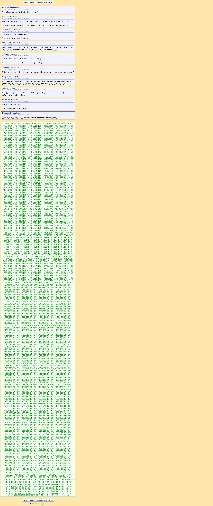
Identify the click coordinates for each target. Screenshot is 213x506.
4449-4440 (16, 405)
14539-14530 (68, 172)
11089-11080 (17, 258)
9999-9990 (59, 284)
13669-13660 (27, 194)
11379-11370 (7, 251)
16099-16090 (48, 134)
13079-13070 (58, 208)
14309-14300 (17, 179)
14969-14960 (58, 161)
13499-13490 (58, 198)
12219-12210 (7, 231)
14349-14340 (48, 177)
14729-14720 (17, 168)
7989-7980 (67, 327)
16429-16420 (68, 125)
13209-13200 (68, 205)
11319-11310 (67, 251)
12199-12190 (27, 231)
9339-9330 (8, 300)
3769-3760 (50, 419)
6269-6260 (33, 365)
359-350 (48, 490)
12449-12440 (58, 224)
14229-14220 (27, 180)
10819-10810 (7, 265)
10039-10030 (19, 284)
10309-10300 (27, 277)
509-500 (14, 488)
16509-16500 (56, 123)
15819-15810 (48, 141)
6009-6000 (50, 370)
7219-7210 (42, 345)
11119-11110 (57, 256)
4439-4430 (25, 405)
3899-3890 (8, 417)
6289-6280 (16, 365)
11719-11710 (17, 243)
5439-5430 (59, 383)
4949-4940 (67, 393)
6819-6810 (42, 353)
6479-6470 (59, 360)
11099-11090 (7, 258)
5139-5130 (42, 389)
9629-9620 (33, 293)
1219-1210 (42, 474)
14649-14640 (27, 170)
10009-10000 (49, 284)
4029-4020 (33, 414)
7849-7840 (50, 331)
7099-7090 (8, 348)
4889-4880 (50, 395)
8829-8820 (33, 310)
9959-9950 (25, 286)
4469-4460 (67, 403)
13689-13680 (7, 194)
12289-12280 (7, 229)
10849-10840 (48, 263)
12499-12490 (7, 224)
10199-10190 (68, 279)
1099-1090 (8, 478)
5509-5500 (67, 381)
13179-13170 (27, 206)
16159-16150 (58, 132)
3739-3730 (8, 421)
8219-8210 (8, 324)
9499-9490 (8, 296)
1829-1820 (67, 460)
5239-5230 (25, 388)
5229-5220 (33, 388)
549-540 (55, 486)
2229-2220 (67, 452)
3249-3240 (16, 431)
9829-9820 (67, 288)
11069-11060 (37, 258)
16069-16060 (7, 135)
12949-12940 (48, 212)
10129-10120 (68, 281)
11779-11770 (27, 241)
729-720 (68, 483)
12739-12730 (48, 217)
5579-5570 (8, 381)
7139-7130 (42, 346)
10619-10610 (68, 269)
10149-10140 (48, 281)
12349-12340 (17, 227)
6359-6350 (25, 364)
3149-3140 (33, 433)
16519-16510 (46, 123)
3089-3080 (16, 434)
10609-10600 (7, 270)
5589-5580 (67, 379)
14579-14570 (27, 172)
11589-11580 (7, 246)
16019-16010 (58, 135)
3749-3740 (67, 419)
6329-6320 (50, 364)
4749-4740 (33, 398)
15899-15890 (37, 139)
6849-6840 (16, 353)
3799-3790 (25, 419)
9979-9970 (8, 286)
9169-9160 (16, 303)
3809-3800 (16, 419)
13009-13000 (58, 210)
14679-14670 (68, 168)
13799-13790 (37, 191)
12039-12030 (48, 234)
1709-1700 (33, 464)
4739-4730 (42, 398)
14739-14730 (7, 168)
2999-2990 (25, 436)
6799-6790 (59, 353)
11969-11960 (48, 236)
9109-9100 (67, 303)
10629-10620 (58, 269)
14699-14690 (48, 168)
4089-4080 (50, 412)
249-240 (55, 491)
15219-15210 (17, 156)
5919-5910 (59, 372)
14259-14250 (68, 179)
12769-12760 (17, 217)
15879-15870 (58, 139)
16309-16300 (48, 129)
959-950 (50, 479)
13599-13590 (27, 196)
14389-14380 (7, 177)
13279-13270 (68, 203)
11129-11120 (47, 256)
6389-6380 (67, 362)
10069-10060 (58, 282)
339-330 (61, 490)
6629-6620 (67, 357)
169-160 (41, 493)
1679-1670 (59, 464)
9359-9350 (59, 298)
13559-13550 (68, 196)
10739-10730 (17, 267)
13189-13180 (17, 206)
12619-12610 (27, 220)
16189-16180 (27, 132)
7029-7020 (67, 348)
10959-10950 (7, 262)
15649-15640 (7, 146)
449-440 (55, 488)
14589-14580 (17, 172)
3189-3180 (67, 431)
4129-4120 (16, 412)
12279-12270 (17, 229)
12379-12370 (58, 225)
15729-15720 (68, 142)
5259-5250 (8, 388)
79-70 (33, 495)
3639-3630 (25, 422)
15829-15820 (37, 141)
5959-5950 (25, 372)
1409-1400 (16, 471)
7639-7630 (25, 336)
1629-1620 (33, 466)
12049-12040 (37, 234)
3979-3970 (8, 415)
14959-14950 (68, 161)
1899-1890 (8, 460)
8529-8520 (16, 317)
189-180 (28, 493)
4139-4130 (8, 412)
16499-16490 (66, 123)
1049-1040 (50, 478)
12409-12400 (27, 225)
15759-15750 (37, 142)
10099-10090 (27, 282)
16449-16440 (48, 125)
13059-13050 (7, 210)
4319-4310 (59, 407)
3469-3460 (33, 426)
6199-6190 (25, 367)
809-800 (14, 483)
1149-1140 (33, 476)
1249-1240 (17, 474)
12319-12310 (48, 227)
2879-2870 (59, 438)
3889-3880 (16, 417)
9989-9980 (67, 284)
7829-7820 (67, 331)
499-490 (21, 488)
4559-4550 (59, 402)
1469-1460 (33, 469)
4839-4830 (25, 396)
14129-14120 (58, 182)
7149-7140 (33, 346)
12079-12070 (7, 234)
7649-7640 (16, 336)
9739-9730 (8, 291)
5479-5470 (25, 383)
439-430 (61, 488)
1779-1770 (42, 462)
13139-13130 (68, 206)
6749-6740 (33, 355)
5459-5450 (42, 383)
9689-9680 (50, 291)
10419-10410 (58, 274)
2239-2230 (59, 452)
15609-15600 (48, 146)
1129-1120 (50, 476)
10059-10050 (68, 282)
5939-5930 (42, 372)
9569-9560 (16, 294)
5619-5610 (42, 379)
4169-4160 (50, 410)
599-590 (21, 486)
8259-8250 (42, 322)
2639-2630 (59, 443)
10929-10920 (37, 262)
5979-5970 (8, 372)
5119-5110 (59, 389)
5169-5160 (16, 389)
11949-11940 (67, 236)
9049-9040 (50, 305)
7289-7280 (50, 343)
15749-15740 (48, 142)
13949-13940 (27, 187)
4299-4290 (8, 408)
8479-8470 (59, 317)
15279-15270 (27, 155)
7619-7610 (42, 336)
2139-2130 (8, 455)
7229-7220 (33, 345)
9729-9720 (16, 291)
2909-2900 (33, 438)
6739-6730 (42, 355)
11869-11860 (7, 239)
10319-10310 (17, 277)
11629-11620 (37, 244)
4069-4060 (67, 412)
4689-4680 (16, 400)
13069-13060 (68, 208)
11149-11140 (28, 256)
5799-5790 (25, 376)
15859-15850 (7, 141)
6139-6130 (8, 369)
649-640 (55, 485)
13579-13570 (48, 196)
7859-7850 (42, 331)
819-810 (7, 483)
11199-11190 (48, 255)
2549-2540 (67, 445)
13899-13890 (7, 189)
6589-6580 (33, 358)
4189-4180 (33, 410)
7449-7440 (50, 339)
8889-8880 (50, 308)
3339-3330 (8, 429)
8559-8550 (59, 315)
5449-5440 (50, 383)
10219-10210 (48, 279)
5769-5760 (50, 376)
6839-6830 (25, 353)
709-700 (14, 485)
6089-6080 (50, 369)
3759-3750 (59, 419)
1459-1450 (42, 469)
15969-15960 (37, 137)
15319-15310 (58, 153)
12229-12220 (68, 229)
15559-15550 (27, 148)
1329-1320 (16, 472)
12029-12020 (58, 234)
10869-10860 (27, 263)
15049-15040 (48, 160)
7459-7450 (42, 339)
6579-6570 (42, 358)
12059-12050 (27, 234)
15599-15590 (58, 146)
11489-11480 (37, 248)
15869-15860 (68, 139)
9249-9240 (16, 301)
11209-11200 (38, 255)
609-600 (14, 486)
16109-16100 (37, 134)
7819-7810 (8, 332)
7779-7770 (42, 332)
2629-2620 (67, 443)
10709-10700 (48, 267)
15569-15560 (17, 148)
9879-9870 (25, 288)
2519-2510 (25, 447)
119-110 (10, 495)
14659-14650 (17, 170)
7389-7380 (33, 341)
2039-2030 (25, 457)
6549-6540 (67, 358)
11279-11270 (37, 253)
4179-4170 (42, 410)
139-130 (61, 493)
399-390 (21, 490)
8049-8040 (16, 327)
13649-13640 (48, 194)
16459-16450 (37, 125)
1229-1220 (34, 474)
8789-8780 (67, 310)
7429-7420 (67, 339)
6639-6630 (59, 357)
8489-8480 (50, 317)
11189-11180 (57, 255)
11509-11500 (17, 248)
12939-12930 (58, 212)
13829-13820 (7, 191)
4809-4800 (50, 396)
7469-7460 (33, 339)
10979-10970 (57, 260)
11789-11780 (17, 241)
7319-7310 (25, 343)
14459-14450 (7, 175)
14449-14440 (17, 175)
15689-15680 (37, 144)
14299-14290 (27, 179)
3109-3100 (67, 433)
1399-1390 (25, 471)
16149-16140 (68, 132)
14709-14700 (37, 168)
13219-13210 (58, 205)
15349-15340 (27, 153)
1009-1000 (15, 479)
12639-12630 (7, 220)
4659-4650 (42, 400)
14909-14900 (48, 163)
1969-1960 (16, 459)
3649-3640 (16, 422)
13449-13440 (37, 199)
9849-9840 (50, 288)
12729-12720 (58, 217)
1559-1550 (25, 467)
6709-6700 (67, 355)
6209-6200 (16, 367)
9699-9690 (42, 291)
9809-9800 (16, 289)
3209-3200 (50, 431)
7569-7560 (16, 338)
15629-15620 (27, 146)
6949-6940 (67, 350)
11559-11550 (37, 246)
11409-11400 (47, 250)
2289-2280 (16, 452)
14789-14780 (27, 167)
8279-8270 (25, 322)
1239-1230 (25, 474)
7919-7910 (59, 329)
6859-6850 (8, 353)
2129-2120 (16, 455)
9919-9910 (59, 286)
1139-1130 (42, 476)
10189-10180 (7, 281)
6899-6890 (42, 351)
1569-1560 (16, 467)
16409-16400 (17, 127)
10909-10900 (58, 262)
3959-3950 (25, 415)
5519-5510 (59, 381)
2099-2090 (42, 455)
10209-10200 (58, 279)
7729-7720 (16, 334)
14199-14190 (58, 180)
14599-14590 (7, 172)
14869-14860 (17, 165)
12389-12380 (48, 225)
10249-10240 (17, 279)
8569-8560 (50, 315)
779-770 (34, 483)
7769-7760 (50, 332)
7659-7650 (8, 336)
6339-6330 (42, 364)
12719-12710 (68, 217)
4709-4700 (67, 398)
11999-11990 (18, 236)
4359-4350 (25, 407)
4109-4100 (33, 412)
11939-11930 (7, 237)
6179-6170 (42, 367)
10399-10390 (7, 275)
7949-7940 (33, 329)
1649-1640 (16, 466)
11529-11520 (67, 246)
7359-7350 (59, 341)
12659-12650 (58, 218)
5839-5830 (59, 374)
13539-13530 (17, 198)
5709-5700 (33, 377)
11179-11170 (67, 255)
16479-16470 (17, 125)
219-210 (7, 493)
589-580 (28, 486)
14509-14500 (27, 174)
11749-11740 (57, 241)
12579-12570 (68, 220)
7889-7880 (16, 331)
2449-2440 (16, 448)
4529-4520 (16, 403)
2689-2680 (16, 443)
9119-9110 (59, 303)
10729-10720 (27, 267)
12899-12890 (27, 213)
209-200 (14, 493)
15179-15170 (58, 156)
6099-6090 (42, 369)
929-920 (70, 479)
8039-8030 (25, 327)
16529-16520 (36, 123)
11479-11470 (47, 248)
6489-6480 (50, 360)
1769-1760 (50, 462)
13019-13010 (48, 210)
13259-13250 (17, 205)
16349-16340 (7, 129)
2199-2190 (25, 453)
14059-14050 (58, 184)
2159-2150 (59, 453)
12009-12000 (7, 236)
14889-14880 (68, 163)
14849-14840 (37, 165)
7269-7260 (67, 343)
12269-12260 (27, 229)
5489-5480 (16, 383)
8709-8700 (67, 312)
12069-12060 (17, 234)
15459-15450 (58, 149)
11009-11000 (27, 260)
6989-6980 (33, 350)
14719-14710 (27, 168)
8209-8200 (16, 324)
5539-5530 (42, 381)
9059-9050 (42, 305)
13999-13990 (48, 186)
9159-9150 (25, 303)
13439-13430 (48, 199)
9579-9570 (8, 294)
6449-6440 (16, 362)
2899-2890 (42, 438)
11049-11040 (57, 258)
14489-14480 (48, 174)
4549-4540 (67, 402)
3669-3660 (67, 421)
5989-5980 (67, 370)
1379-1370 (42, 471)
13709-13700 (58, 193)
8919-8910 (25, 308)
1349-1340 (67, 471)
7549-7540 (33, 338)
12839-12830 (17, 215)
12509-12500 (68, 222)
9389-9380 (33, 298)
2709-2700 (67, 441)
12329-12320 (37, 227)
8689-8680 (16, 313)
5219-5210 (42, 388)
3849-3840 (50, 417)
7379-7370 (42, 341)
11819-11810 (57, 239)
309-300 (14, 491)
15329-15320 (48, 153)
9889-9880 (16, 288)
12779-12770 (7, 217)
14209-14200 (48, 180)
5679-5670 (59, 377)
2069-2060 (67, 455)
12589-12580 (58, 220)
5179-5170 (8, 389)
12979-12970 (17, 212)
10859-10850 (37, 263)
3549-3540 (33, 424)
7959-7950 (25, 329)
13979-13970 (68, 186)
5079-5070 (25, 391)
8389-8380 (67, 319)
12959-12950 (37, 212)
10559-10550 (58, 270)
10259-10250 (7, 279)
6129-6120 (16, 369)
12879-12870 (48, 213)
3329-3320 (16, 429)
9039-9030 (59, 305)
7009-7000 (16, 350)
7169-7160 (16, 346)
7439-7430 (59, 339)
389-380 (28, 490)
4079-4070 (59, 412)
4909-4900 (33, 395)
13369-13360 (48, 201)
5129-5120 (50, 389)
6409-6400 (50, 362)
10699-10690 (58, 267)
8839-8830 (25, 310)
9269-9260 (67, 300)
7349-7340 (67, 341)
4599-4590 (25, 402)
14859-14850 (27, 165)
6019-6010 (42, 370)
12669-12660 (48, 218)
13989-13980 (58, 186)
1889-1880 (16, 460)
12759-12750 (27, 217)
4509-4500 (33, 403)
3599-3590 (59, 422)
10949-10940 (17, 262)
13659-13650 (37, 194)
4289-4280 (16, 408)
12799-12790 (58, 215)
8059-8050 (8, 327)
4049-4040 (16, 414)
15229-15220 (7, 156)
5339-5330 (8, 386)
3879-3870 (25, 417)
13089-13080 (48, 208)
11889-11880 (57, 237)
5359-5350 (59, 384)
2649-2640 (50, 443)
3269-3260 (67, 429)
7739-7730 (8, 334)
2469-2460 (67, 447)
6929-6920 (16, 351)
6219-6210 (8, 367)
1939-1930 (42, 459)
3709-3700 (33, 421)
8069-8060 (67, 326)
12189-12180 (37, 231)
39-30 (53, 495)
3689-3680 (50, 421)
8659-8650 (42, 313)
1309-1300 (33, 472)
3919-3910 (59, 415)
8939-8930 (8, 308)
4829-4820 (33, 396)
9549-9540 (33, 294)
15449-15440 (68, 149)
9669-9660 (67, 291)
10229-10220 (37, 279)
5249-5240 (16, 388)
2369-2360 (16, 450)
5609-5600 (50, 379)
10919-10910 (48, 262)
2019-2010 (42, 457)
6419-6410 (42, 362)
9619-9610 (42, 293)
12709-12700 (7, 218)
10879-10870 (17, 263)
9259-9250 (8, 301)
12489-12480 (17, 224)
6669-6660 (33, 357)
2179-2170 (42, 453)
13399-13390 (17, 201)
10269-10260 (68, 277)
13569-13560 (58, 196)
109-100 (17, 495)
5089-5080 (16, 391)
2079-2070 (59, 455)
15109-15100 (58, 158)
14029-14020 (17, 186)
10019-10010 (39, 284)
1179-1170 (9, 476)
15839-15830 (27, 141)
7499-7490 (8, 339)
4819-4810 (42, 396)
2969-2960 (50, 436)
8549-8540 (67, 315)
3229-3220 (33, 431)
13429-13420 (58, 199)
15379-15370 (68, 151)
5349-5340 (67, 384)
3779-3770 (42, 419)
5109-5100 (67, 389)
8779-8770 (8, 312)
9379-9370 (42, 298)
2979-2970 (42, 436)
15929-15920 (7, 139)
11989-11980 (28, 236)
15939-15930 (68, 137)
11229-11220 (18, 255)
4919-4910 (25, 395)
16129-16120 (17, 134)
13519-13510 (37, 198)
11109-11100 (67, 256)
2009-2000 (50, 457)
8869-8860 (67, 308)
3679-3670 (59, 421)
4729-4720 (50, 398)
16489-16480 (7, 125)
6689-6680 (16, 357)
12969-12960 (27, 212)
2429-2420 (33, 448)
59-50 (43, 495)
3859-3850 (42, 417)
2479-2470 (59, 447)
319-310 (7, 491)
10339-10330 (68, 275)
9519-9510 (59, 294)
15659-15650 (68, 144)
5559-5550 (25, 381)
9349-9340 (67, 298)
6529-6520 (16, 360)
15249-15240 (58, 155)
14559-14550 (48, 172)
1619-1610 (42, 466)
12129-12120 (27, 232)
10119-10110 (7, 282)
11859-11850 (17, 239)
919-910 (7, 481)
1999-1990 (59, 457)
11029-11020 (7, 260)
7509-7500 (67, 338)
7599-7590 (59, 336)
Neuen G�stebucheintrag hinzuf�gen (38, 2)
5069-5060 (33, 391)
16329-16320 (27, 129)
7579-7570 (8, 338)
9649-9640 (16, 293)
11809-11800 (67, 239)
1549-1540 (33, 467)
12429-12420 (7, 225)
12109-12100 (48, 232)
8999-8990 (25, 307)
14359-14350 (37, 177)
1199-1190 (59, 474)
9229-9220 (33, 301)
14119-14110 (68, 182)
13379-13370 (37, 201)
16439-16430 (58, 125)
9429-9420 (67, 296)
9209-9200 (50, 301)
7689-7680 (50, 334)
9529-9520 (50, 294)
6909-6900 (33, 351)
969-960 (43, 479)
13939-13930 (37, 187)
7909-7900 (67, 329)
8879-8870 (59, 308)
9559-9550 (25, 294)
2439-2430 (25, 448)
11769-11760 (37, 241)
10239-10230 (27, 279)
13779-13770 (58, 191)
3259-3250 (8, 431)
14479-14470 (58, 174)
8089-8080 (50, 326)
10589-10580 (27, 270)
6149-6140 (67, 367)
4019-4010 (42, 414)
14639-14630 (37, 170)
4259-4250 (42, 408)
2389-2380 (67, 448)
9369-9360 (50, 298)
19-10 (63, 495)
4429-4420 (33, 405)
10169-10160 (27, 281)
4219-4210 (8, 410)
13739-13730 (27, 193)
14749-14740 (68, 167)
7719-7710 (25, 334)
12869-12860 (58, 213)
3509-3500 (67, 424)
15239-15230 (68, 155)
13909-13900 (68, 187)
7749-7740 (67, 332)
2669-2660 (33, 443)
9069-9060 (33, 305)
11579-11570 (17, 246)
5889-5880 (16, 374)
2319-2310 (59, 450)
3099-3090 (8, 434)
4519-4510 (25, 403)
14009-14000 (37, 186)
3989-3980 (67, 414)
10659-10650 (27, 269)
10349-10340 (58, 275)
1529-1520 (50, 467)
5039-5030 (59, 391)
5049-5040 (50, 391)
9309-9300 (33, 300)
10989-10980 (47, 260)
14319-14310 (7, 179)
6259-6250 (42, 365)
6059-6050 (8, 370)
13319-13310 (27, 203)
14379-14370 (17, 177)
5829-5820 (67, 374)
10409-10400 (68, 274)
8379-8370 (8, 320)
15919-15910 (17, 139)
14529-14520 (7, 174)
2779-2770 (8, 441)
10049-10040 (8, 284)
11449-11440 (7, 250)
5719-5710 (25, 377)
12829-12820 (27, 215)
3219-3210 (42, 431)
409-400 (14, 490)
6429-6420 (33, 362)
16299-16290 (58, 129)
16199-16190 (17, 132)
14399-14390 (68, 175)
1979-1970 (8, 459)
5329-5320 (16, 386)
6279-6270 (25, 365)
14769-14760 (48, 167)
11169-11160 (8, 256)
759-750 (48, 483)
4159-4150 (59, 410)
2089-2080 (50, 455)
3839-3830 (59, 417)
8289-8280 (16, 322)
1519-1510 (59, 467)
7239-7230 (25, 345)
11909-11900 (37, 237)
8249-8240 (50, 322)
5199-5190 (59, 388)
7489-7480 (16, 339)
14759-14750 (58, 167)
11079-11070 (27, 258)
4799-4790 (59, 396)
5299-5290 (42, 386)
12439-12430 (68, 224)
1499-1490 (8, 469)
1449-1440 (50, 469)
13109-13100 (27, 208)
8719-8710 (59, 312)
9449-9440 (50, 296)
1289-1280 (50, 472)
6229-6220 (67, 365)
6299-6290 (8, 365)
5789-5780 (33, 376)
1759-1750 (59, 462)
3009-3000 (16, 436)
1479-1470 (25, 469)
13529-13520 (27, 198)
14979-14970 (48, 161)
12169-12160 (58, 231)
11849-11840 (27, 239)
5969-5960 (16, 372)
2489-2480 (50, 447)
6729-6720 (50, 355)
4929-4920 (16, 395)
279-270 (34, 491)
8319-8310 (59, 320)
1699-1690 (42, 464)
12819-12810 (37, 215)
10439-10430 (37, 274)
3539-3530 (42, 424)
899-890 (21, 481)
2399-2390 (59, 448)
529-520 (68, 486)
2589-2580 (33, 445)
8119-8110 (25, 326)
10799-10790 (27, 265)
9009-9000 (16, 307)
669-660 (41, 485)
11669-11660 (67, 243)
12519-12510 (58, 222)
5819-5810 (8, 376)
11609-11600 (57, 244)
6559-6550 (59, 358)
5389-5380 (33, 384)
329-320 (68, 490)
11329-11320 (57, 251)
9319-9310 (25, 300)
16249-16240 (37, 130)
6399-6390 (59, 362)
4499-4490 (42, 403)
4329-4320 (50, 407)
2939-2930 (8, 438)
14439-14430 (27, 175)
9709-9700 (33, 291)
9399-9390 (25, 298)
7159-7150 (25, 346)
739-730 (61, 483)
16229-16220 (58, 130)
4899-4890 (42, 395)
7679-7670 (59, 334)
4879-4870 (59, 395)
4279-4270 (25, 408)
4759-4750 (25, 398)
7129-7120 (50, 346)
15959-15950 (48, 137)
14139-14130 (48, 182)
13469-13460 (17, 199)
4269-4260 (33, 408)
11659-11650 (7, 244)
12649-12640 (68, 218)
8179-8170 (42, 324)
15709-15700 (17, 144)
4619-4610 (8, 402)
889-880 (28, 481)
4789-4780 (67, 396)
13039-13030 (27, 210)
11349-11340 (37, 251)
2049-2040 (16, 457)
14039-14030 (7, 186)
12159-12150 (68, 231)
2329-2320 (50, 450)
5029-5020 (67, 391)
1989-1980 (67, 457)
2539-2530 (8, 447)
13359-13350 (58, 201)
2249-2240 (50, 452)
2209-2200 (16, 453)
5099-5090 (8, 391)
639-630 (61, 485)
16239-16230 (48, 130)
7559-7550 (25, 338)
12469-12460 (37, 224)
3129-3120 (50, 433)
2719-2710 (59, 441)
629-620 (68, 485)
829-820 (68, 481)
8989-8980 (33, 307)
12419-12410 (17, 225)
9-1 (68, 495)
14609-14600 (68, 170)
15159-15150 (7, 158)
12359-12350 (7, 227)
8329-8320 (50, 320)
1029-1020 (67, 478)
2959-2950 (59, 436)
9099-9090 (8, 305)
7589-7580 (67, 336)
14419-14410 (48, 175)
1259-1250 (8, 474)
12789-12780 (68, 215)
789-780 (28, 483)
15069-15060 (27, 160)
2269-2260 (33, 452)
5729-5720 (16, 377)
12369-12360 (68, 225)
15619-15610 (37, 146)
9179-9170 (8, 303)
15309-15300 (68, 153)
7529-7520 (50, 338)
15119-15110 (48, 158)
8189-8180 (33, 324)
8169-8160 (50, 324)
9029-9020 (67, 305)
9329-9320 (16, 300)
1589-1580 (67, 466)
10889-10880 (7, 263)
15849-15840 (17, 141)
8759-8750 (25, 312)
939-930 (63, 479)
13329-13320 (17, 203)
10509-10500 (37, 272)
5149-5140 (33, 389)
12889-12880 (37, 213)
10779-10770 (48, 265)
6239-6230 (59, 365)
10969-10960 (68, 260)
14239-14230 (17, 180)
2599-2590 (25, 445)
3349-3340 (67, 427)
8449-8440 (16, 319)
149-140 (55, 493)
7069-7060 (33, 348)
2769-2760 (16, 441)
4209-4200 (16, 410)
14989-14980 (37, 161)
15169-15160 (68, 156)
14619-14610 (58, 170)
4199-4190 (25, 410)
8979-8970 (42, 307)
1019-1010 (6, 479)
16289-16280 (68, 129)
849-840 (55, 481)
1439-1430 (59, 469)
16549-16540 (15, 123)
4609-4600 (16, 402)
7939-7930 (42, 329)
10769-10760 (58, 265)
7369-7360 (50, 341)
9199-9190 (59, 301)
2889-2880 (50, 438)
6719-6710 (59, 355)
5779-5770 (42, 376)
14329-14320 (68, 177)
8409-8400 (50, 319)
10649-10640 (37, 269)
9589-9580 (67, 293)
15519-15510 (68, 148)
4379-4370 (8, 407)
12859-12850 (68, 213)
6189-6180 (33, 367)
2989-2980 (33, 436)
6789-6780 (67, 353)
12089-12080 (68, 232)
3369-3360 (50, 427)
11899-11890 (47, 237)
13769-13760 (68, 191)
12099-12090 (58, 232)
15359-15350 (17, 153)
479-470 (34, 488)
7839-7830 (59, 331)
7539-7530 (42, 338)
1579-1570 (8, 467)
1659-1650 (8, 466)
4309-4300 (67, 407)
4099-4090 (42, 412)
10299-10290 (37, 277)
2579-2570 (42, 445)
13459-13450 (27, 199)
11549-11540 (47, 246)
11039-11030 (67, 258)
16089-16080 (58, 134)
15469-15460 (48, 149)
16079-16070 (68, 134)
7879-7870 (25, 331)
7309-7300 (33, 343)
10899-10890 (68, 262)
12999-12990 (68, 210)
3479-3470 (25, 426)
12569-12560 (7, 222)
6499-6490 (42, 360)
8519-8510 (25, 317)
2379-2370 (8, 450)
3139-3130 (42, 433)
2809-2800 (50, 440)
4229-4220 (67, 408)
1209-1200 (51, 474)
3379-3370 (42, 427)
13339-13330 (7, 203)
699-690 (21, 485)
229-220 (68, 491)
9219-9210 (42, 301)
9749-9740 (67, 289)
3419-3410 (8, 427)
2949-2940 (67, 436)
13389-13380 (27, 201)
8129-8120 (16, 326)
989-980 (29, 479)
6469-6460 (67, 360)
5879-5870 (25, 374)
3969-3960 (16, 415)
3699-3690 (42, 421)
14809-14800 (7, 167)
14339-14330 (58, 177)
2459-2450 (8, 448)
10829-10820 (68, 263)
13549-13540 (7, 198)
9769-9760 (50, 289)
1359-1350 (59, 471)
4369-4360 (16, 407)
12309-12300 (58, 227)
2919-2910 (25, 438)
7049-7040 (50, 348)
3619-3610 (42, 422)
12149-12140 (7, 232)
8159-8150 (59, 324)
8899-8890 (42, 308)
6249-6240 (50, 365)
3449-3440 (50, 426)
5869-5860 (33, 374)
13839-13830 (68, 189)
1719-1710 (25, 464)
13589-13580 (37, 196)
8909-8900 (33, 308)
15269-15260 (37, 155)
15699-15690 (27, 144)
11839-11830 (37, 239)
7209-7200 (50, 345)
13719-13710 (48, 193)
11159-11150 (18, 256)
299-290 (21, 491)
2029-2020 (33, 457)
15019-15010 (7, 161)
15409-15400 (37, 151)
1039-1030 (59, 478)
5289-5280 (50, 386)
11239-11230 (8, 255)
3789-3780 (33, 419)
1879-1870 (25, 460)
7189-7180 (67, 345)
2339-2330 (42, 450)
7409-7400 (16, 341)
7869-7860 (33, 331)
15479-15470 (37, 149)
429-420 (68, 488)
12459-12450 (48, 224)
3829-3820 (67, 417)
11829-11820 (47, 239)
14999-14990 (27, 161)
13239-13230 (37, 205)
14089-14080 (27, 184)
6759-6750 (25, 355)
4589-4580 (33, 402)
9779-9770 (42, 289)
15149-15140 (17, 158)
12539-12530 (37, 222)
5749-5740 (67, 376)
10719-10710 (37, 267)
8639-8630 (59, 313)
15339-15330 (37, 153)
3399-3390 (25, 427)
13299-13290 (48, 203)
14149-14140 (38, 182)
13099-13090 (37, 208)
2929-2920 (16, 438)
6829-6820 (33, 353)
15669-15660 (58, 144)
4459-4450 (8, 405)
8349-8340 (33, 320)
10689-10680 (68, 267)
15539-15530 (48, 148)
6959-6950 (59, 350)
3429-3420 (67, 426)
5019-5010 (8, 393)
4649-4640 (50, 400)
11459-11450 (67, 248)
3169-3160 (16, 433)
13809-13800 (27, 191)
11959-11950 (57, 236)
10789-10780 (37, 265)
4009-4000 (50, 414)
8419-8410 (42, 319)
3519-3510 (59, 424)
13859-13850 (48, 189)
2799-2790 (59, 440)
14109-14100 (7, 184)
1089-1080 (16, 478)
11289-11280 (27, 253)
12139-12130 (17, 232)
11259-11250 (57, 253)
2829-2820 (33, 440)
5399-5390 (25, 384)
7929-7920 (50, 329)
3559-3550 (25, 424)
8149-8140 (67, 324)
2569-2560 (50, 445)
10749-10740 (7, 267)
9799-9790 (25, 289)
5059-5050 (42, 391)
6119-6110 (25, 369)
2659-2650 (42, 443)
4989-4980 (33, 393)
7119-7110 (59, 346)
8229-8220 (67, 322)
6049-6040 (16, 370)
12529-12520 (48, 222)
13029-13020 (37, 210)
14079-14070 (37, 184)
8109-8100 (33, 326)
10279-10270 (58, 277)
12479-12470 (27, 224)
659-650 (48, 485)
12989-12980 (7, 212)
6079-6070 (59, 369)
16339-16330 (17, 129)
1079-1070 (25, 478)
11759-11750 (47, 241)
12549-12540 (27, 222)
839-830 (61, 481)
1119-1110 (58, 476)
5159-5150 (25, 389)
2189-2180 (33, 453)
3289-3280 (50, 429)
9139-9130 (42, 303)
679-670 (34, 485)
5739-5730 (8, 377)
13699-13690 (68, 193)
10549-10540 (68, 270)
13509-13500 (48, 198)
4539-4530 (8, 403)
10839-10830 (58, 263)
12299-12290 (68, 227)
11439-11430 (17, 250)
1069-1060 (33, 478)
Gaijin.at (43, 504)
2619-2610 (8, 445)
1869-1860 (33, 460)
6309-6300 (67, 364)
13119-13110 (17, 208)
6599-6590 (25, 358)
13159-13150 (48, 206)
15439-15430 (7, 151)
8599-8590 (25, 315)
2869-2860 (67, 438)
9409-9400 (16, 298)
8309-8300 (67, 320)
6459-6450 (8, 362)
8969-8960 (50, 307)
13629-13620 (68, 194)
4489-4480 (50, 403)
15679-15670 (48, 144)
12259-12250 (37, 229)
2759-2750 (25, 441)
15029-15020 (68, 160)
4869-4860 (67, 395)
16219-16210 (68, 130)
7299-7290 (42, 343)
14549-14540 (58, 172)
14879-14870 (7, 165)
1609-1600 (50, 466)
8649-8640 (50, 313)
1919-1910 (59, 459)
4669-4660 (33, 400)
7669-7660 (67, 334)
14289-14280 (37, 179)
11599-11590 (67, 244)
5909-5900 (67, 372)
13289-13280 (58, 203)
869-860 (41, 481)
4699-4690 (8, 400)
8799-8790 (59, 310)
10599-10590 (17, 270)
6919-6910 (25, 351)
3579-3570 (8, 424)
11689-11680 (47, 243)
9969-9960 (16, 286)
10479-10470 (68, 272)
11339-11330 (47, 251)
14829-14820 (58, 165)
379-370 (34, 490)
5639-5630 (25, 379)
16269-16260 (17, 130)
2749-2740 (33, 441)
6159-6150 (59, 367)
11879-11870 (67, 237)
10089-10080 (37, 282)
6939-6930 (8, 351)
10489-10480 (58, 272)
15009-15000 (17, 161)
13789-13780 (48, 191)
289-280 (28, 491)
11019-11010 (17, 260)
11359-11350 (27, 251)
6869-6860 (67, 351)
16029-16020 (48, 135)
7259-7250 (8, 345)
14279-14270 (48, 179)
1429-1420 (67, 469)
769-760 (41, 483)
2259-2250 (42, 452)
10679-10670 (7, 269)
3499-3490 (8, 426)
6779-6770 (8, 355)
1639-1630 (25, 466)
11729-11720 (7, 243)
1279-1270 (59, 472)
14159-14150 (27, 182)
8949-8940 (67, 307)
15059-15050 (37, 160)
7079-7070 (25, 348)
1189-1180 (67, 474)
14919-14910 (37, 163)
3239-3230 (25, 431)
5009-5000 (16, 393)
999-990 (23, 479)
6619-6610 (8, 358)
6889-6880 (50, 351)
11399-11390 (57, 250)
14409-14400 (58, 175)
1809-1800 (16, 462)
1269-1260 (67, 472)
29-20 (58, 495)
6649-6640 (50, 357)
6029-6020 (33, 370)
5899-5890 (8, 374)
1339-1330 (8, 472)
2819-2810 (42, 440)
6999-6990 (25, 350)
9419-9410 (8, 298)
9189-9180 (67, 301)
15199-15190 (37, 156)
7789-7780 (33, 332)
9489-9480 (16, 296)
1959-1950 (25, 459)
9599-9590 (59, 293)
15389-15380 (58, 151)
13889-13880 (17, 189)
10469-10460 (7, 274)
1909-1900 (67, 459)
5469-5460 (33, 383)
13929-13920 (48, 187)
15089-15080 (7, 160)
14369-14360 (27, 177)
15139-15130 (27, 158)
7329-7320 (16, 343)
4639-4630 (59, 400)
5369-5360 (50, 384)
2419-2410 (42, 448)
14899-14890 (58, 163)
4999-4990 (25, 393)
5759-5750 (59, 376)
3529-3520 (50, 424)
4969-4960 (50, 393)
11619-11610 (47, 244)
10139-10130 (58, 281)
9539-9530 (42, 294)
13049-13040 (17, 210)
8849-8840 (16, 310)
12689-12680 (27, 218)
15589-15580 (68, 146)
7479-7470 (25, 339)
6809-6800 (50, 353)
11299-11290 (17, 253)
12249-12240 (48, 229)
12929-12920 (68, 212)
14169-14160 (17, 182)
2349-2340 (33, 450)
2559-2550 (59, 445)
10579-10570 (37, 270)
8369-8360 (16, 320)
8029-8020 (33, 327)
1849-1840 (50, 460)
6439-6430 (25, 362)
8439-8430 (25, 319)
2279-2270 (25, 452)
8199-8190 (25, 324)
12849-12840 (7, 215)
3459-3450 (42, 426)
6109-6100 (33, 369)
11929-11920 (17, 237)
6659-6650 (42, 357)
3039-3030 (59, 434)
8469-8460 (67, 317)
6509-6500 (33, 360)
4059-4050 (8, 414)
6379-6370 (8, 364)
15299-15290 (7, 155)
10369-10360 (37, 275)
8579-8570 (42, 315)
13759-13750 (7, 193)
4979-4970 (42, 393)
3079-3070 (25, 434)
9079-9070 (25, 305)
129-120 (68, 493)
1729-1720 (16, 464)
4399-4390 (59, 405)
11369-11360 (17, 251)
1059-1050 (42, 478)
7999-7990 (59, 327)
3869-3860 (33, 417)
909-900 (14, 481)
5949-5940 (33, 372)
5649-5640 (16, 379)
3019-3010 (8, 436)
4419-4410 (42, 405)
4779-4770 (8, 398)
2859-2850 (8, 440)
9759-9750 (59, 289)
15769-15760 (27, 142)
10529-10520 (17, 272)
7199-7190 (59, 345)
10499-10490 (48, 272)
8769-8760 (16, 312)
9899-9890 (8, 288)
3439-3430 (59, 426)
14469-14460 (68, 174)
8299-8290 (8, 322)
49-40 (48, 495)
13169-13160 (37, 206)
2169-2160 (50, 453)
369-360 (41, 490)
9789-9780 (33, 289)
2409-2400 (50, 448)
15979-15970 (27, 137)
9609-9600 (50, 293)
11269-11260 (47, 253)
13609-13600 (17, 196)
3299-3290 (42, 429)
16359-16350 (68, 127)
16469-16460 (27, 125)
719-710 (7, 485)
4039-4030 (25, 414)
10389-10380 (17, 275)
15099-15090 (68, 158)
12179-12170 (48, 231)
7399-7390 (25, 341)
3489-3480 (16, 426)
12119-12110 (37, 232)
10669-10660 (17, 269)
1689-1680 (50, 464)
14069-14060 (48, 184)
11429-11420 (27, 250)
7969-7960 (16, 329)
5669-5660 (67, 377)
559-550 (48, 486)
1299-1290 (42, 472)
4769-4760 (16, 398)
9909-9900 (67, 286)
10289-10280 (48, 277)
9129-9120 (50, 303)
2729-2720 (50, 441)
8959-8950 (59, 307)
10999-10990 (37, 260)
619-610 (7, 486)
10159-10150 (37, 281)
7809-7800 (16, 332)
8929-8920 (16, 308)
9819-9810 (8, 289)
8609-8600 (16, 315)
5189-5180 (67, 388)
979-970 (36, 479)
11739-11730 (67, 241)
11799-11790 (7, 241)
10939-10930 (27, 262)
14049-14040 (68, 184)
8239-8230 (59, 322)
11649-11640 (17, 244)
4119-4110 (25, 412)
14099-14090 (17, 184)
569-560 (41, 486)
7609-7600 (50, 336)
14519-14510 (17, 174)
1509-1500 (67, 467)
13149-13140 (58, 206)
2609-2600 (16, 445)
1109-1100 (66, 476)
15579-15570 (7, 148)
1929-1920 (50, 459)
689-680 (28, 485)
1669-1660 (67, 464)
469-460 (41, 488)
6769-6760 (16, 355)
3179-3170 (8, 433)
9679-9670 (59, 291)
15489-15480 (27, 149)
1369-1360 (50, 471)
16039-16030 (37, 135)
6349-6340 (33, 364)
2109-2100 (33, 455)
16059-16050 (17, 135)
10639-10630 (48, 269)
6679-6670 (25, 357)
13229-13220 (48, 205)
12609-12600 (37, 220)
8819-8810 (42, 310)
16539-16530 (25, 123)
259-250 (48, 491)
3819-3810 (8, 419)
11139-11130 (38, 256)
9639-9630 (25, 293)
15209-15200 (27, 156)
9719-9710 (25, 291)
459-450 (48, 488)
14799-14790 (17, 167)
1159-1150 (25, 476)
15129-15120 (38, 158)
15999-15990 (7, 137)
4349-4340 (33, 407)
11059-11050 (47, 258)
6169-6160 (50, 367)
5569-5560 (16, 381)
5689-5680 (50, 377)
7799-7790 (25, 332)
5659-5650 (8, 379)
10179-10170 (17, 281)
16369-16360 (58, 127)
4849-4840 (16, 396)
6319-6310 (59, 364)
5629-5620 (33, 379)
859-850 (48, 481)
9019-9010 (8, 307)
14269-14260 (58, 179)
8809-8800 (50, 310)
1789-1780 (33, 462)
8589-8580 (33, 315)
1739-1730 (8, 464)
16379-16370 (48, 127)
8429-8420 (33, 319)
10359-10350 (48, 275)
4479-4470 (59, 403)
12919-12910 (7, 213)
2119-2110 (25, 455)
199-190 (21, 493)
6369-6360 (16, 364)
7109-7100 (67, 346)
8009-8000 (50, 327)
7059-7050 (42, 348)
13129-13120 (7, 208)
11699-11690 (37, 243)
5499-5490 (8, 383)
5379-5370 (42, 384)
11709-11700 (27, 243)
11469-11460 (57, 248)
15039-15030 (58, 160)
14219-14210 (37, 180)
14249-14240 (7, 180)
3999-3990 (59, 414)
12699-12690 (17, 218)
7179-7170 (8, 346)
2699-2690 (8, 443)
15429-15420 (17, 151)
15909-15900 (27, 139)
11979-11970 (38, 236)
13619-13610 (7, 196)
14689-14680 (58, 168)
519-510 (7, 488)
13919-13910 (58, 187)
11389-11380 (67, 250)
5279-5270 (59, 386)
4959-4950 (59, 393)
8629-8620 (67, 313)
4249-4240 (50, 408)
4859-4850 (8, 396)
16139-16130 (7, 134)
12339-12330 (27, 227)
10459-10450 (17, 274)
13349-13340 (68, 201)
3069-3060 (33, 434)
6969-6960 (50, 350)
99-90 (23, 495)
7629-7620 (33, 336)
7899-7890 (8, 331)
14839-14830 (48, 165)
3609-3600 (50, 422)
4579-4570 (42, 402)
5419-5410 (8, 384)
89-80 (28, 495)
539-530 (61, 486)
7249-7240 (16, 345)
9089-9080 (16, 305)
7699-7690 (42, 334)
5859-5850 (42, 374)
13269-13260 (7, 205)
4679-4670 (25, 400)
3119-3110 (59, 433)
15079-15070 (17, 160)
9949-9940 (33, 286)
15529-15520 (58, 148)
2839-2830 (25, 440)
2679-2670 (25, 443)
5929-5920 (50, 372)
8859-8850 (8, 310)
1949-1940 (33, 459)
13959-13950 (17, 187)
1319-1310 (25, 472)
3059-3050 (42, 434)
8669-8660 (33, 313)
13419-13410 (68, 199)
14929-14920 (27, 163)
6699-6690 (8, 357)
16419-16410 (7, 127)
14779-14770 (37, 167)
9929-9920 (50, 286)
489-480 (28, 488)
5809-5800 (16, 376)
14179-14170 (7, 182)
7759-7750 (59, 332)
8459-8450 (8, 319)
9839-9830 (59, 288)
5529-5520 (50, 381)
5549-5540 (33, 381)
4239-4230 (59, 408)
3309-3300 (33, 429)
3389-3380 (33, 427)
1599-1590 (59, 466)
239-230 (61, 491)
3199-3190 (59, 431)
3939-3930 (42, 415)
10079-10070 (48, 282)
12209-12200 (17, 231)
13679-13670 (17, 194)
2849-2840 (16, 440)
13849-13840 (58, 189)
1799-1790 (25, 462)
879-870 (34, 481)
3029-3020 (67, 434)
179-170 (34, 493)
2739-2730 (42, 441)
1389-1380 (33, 471)
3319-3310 (25, 429)
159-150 (48, 493)
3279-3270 (59, 429)
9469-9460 (33, 296)
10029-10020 (29, 284)
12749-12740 (37, 217)
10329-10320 (7, 277)
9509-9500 (67, 294)
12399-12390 (37, 225)
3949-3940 (33, 415)
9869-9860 (33, 288)
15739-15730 (58, 142)
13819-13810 (17, 191)
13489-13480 (68, 198)
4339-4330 (42, 407)
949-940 (56, 479)
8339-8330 (42, 320)
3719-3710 (25, 421)
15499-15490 (17, 149)
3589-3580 (67, 422)
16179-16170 (37, 132)
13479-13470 (7, 199)
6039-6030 (25, 370)
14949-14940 (7, 163)
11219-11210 (28, 255)
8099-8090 (42, 326)
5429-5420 (67, 383)
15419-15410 (27, 151)
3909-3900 (67, 415)
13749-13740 (17, 193)
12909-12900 (17, 213)
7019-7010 (8, 350)
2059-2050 (8, 457)
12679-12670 (37, 218)
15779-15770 (17, 142)
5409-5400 (16, 384)
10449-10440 (27, 274)
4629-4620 (67, 400)
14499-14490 (37, 174)
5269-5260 (67, 386)
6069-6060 (67, 369)
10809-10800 (17, 265)
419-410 (7, 490)
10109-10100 (17, 282)
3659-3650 (8, 422)
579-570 (34, 486)
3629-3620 (33, 422)
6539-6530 (8, 360)
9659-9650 (8, 293)
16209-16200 (7, 132)
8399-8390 (59, 319)
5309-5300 (33, 386)
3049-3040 (50, 434)
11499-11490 (27, 248)
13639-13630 (58, 194)
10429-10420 (48, 274)
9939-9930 (42, 286)
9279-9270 (59, 300)
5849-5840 (50, 374)
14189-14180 (68, 180)
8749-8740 (33, 312)
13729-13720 (37, 193)
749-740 (55, 483)
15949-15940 (58, 137)
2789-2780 (67, 440)
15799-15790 (68, 141)
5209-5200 (50, 388)
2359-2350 (25, 450)
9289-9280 (50, 300)
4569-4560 (50, 402)
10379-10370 (27, 275)
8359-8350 (25, 320)
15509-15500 (7, 149)
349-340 (55, 490)
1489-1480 (16, 469)
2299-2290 (8, 452)
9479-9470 (25, 296)
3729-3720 (16, 421)
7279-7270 (59, 343)
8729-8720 (50, 312)
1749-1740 (67, 462)
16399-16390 (27, 127)
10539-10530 (7, 272)
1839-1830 (59, 460)
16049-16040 (27, 135)
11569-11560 (27, 246)
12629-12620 (17, 220)
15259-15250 (48, 155)
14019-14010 (27, 186)
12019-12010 (68, 234)
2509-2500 (33, 447)
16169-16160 (48, 132)
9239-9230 (25, 301)
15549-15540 (37, 148)
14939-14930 (17, 163)
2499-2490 (42, 447)
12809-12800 (48, 215)
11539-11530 (57, 246)
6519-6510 (25, 360)
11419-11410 (37, 250)
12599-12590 (48, 220)
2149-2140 (67, 453)
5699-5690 (42, 377)
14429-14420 (37, 175)
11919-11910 (27, 237)
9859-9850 (42, 288)
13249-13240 (27, 205)
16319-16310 (37, 129)
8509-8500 (33, 317)
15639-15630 (17, 146)
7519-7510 (59, 338)
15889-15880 (48, 139)
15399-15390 (48, 151)
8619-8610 (8, 315)
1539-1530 (42, 467)
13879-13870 (27, 189)
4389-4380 (67, 405)
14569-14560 (37, 172)
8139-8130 (8, 326)
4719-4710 (59, 398)
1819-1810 (8, 462)
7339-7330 (8, 343)
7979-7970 (8, 329)
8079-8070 (59, 326)
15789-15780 (7, 142)
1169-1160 (17, 476)
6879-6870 (59, 351)
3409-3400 (16, 427)
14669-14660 (7, 170)
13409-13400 (7, 201)
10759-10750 (68, 265)
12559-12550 (17, 222)
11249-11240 (67, 253)
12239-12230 (58, 229)
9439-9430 (59, 296)
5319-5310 (25, 386)
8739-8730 (42, 312)
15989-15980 (17, 137)
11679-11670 (57, 243)
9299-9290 (42, 300)
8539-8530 (8, 317)
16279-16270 (7, 130)
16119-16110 (27, 134)
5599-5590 (59, 379)
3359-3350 (59, 427)
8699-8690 (8, 313)
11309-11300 (7, 253)
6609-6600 (16, 358)
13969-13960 (7, 187)
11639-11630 (27, 244)
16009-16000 (68, 135)
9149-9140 (33, 303)
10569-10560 (48, 270)
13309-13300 (37, 203)
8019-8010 (42, 327)
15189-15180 (48, 156)
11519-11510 (7, 248)
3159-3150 (25, 433)
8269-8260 (33, 322)
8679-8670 (25, 313)
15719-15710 (7, 144)
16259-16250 (27, 130)
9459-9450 (42, 296)
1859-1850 (42, 460)
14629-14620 (48, 170)
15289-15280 (17, 155)
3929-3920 (50, 415)
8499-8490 (42, 317)
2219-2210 (8, 453)
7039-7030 (59, 348)
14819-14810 (68, 165)
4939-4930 (8, 395)
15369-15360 (7, 153)
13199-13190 (7, 206)
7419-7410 (8, 341)
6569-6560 (50, 358)
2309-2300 (67, 450)
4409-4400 (50, 405)
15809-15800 (58, 141)
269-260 (41, 491)
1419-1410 (8, 471)
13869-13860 (37, 189)
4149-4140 (67, 410)
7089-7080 (16, 348)
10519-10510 (27, 272)
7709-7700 (33, 334)
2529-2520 (16, 447)
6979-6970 (42, 350)
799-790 (21, 483)
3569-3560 (16, 424)
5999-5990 (59, 370)
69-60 (38, 495)
